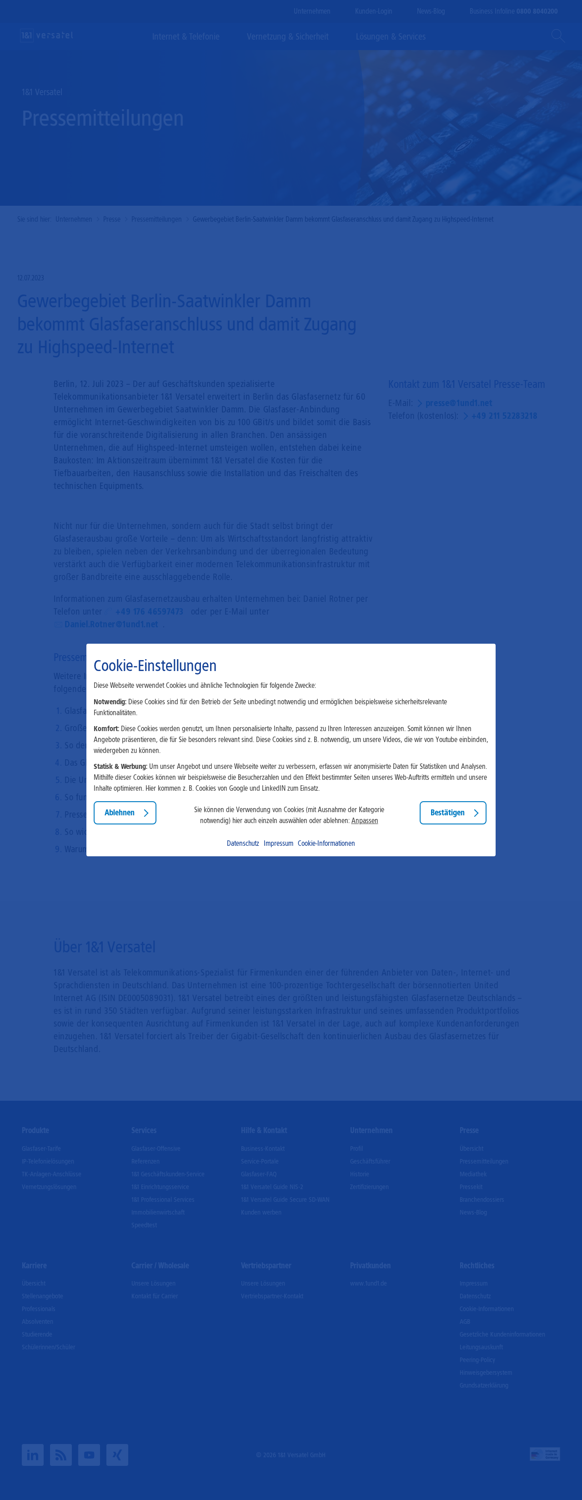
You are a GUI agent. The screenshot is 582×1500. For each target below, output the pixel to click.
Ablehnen (120, 813)
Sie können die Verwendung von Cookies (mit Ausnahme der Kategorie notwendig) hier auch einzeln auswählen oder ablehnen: (289, 815)
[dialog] (291, 750)
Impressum (278, 843)
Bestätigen (448, 813)
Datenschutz (243, 843)
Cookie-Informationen (326, 843)
